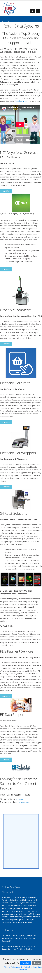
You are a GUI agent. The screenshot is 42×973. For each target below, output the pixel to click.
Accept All (25, 963)
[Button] (38, 11)
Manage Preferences (12, 967)
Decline (37, 963)
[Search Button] (32, 11)
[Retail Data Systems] (9, 8)
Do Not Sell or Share (29, 967)
